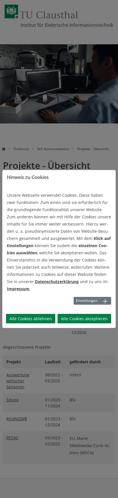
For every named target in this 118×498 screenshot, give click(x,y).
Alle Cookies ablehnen (30, 318)
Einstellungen (86, 300)
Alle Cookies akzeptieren (84, 318)
